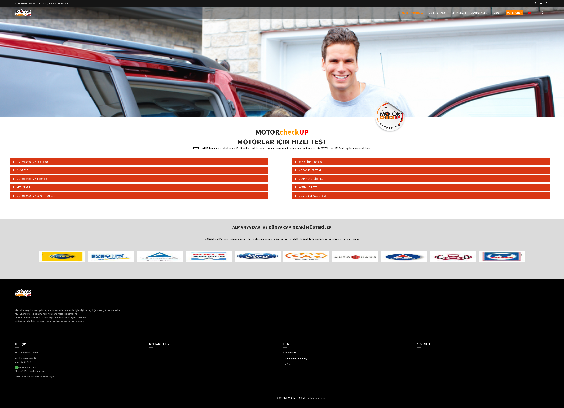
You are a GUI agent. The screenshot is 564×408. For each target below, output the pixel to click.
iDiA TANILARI (458, 12)
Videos (497, 12)
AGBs (288, 364)
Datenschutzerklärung (296, 358)
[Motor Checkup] (23, 13)
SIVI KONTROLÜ (437, 12)
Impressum (290, 353)
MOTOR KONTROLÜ (412, 12)
